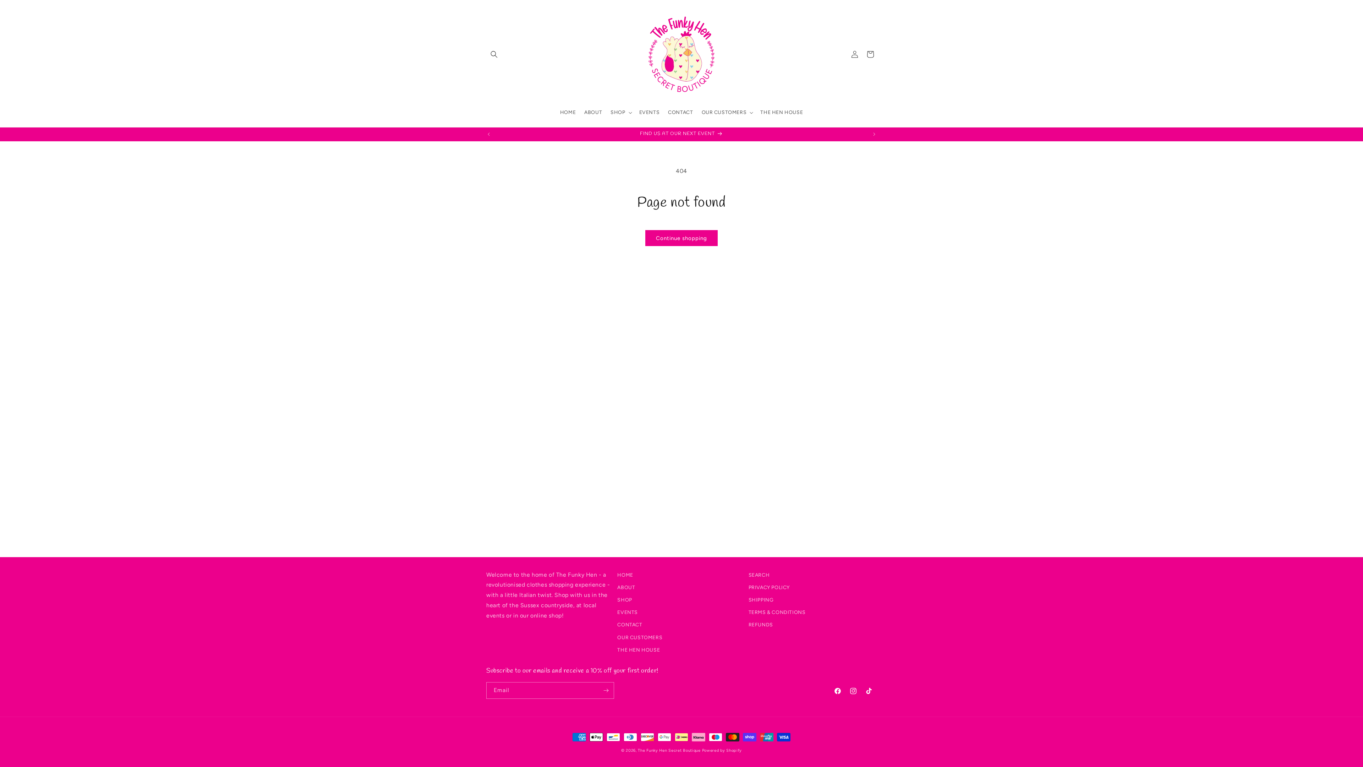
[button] (494, 54)
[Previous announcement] (489, 134)
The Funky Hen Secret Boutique (669, 750)
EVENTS (627, 612)
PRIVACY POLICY (769, 587)
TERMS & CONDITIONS (777, 612)
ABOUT (626, 587)
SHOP (624, 600)
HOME (625, 575)
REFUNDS (761, 625)
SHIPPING (761, 600)
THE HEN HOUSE (638, 650)
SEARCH (759, 575)
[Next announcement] (874, 134)
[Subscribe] (606, 690)
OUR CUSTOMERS (639, 638)
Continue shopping (681, 238)
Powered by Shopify (722, 750)
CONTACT (629, 625)
